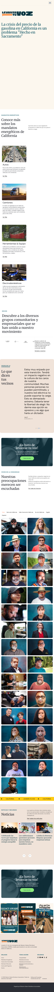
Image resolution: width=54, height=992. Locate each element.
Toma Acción (8, 51)
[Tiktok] (46, 957)
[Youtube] (42, 957)
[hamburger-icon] (50, 3)
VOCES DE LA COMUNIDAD (5, 366)
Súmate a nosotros (40, 351)
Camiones (8, 202)
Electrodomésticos (12, 283)
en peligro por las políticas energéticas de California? (26, 841)
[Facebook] (40, 957)
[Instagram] (38, 957)
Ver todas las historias (34, 488)
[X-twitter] (44, 957)
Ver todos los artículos (34, 818)
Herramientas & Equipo (14, 243)
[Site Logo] (9, 941)
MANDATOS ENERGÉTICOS (10, 115)
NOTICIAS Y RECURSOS (9, 810)
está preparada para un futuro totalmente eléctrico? (44, 840)
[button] (24, 855)
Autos (5, 164)
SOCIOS (4, 311)
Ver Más (5, 176)
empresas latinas (9, 838)
